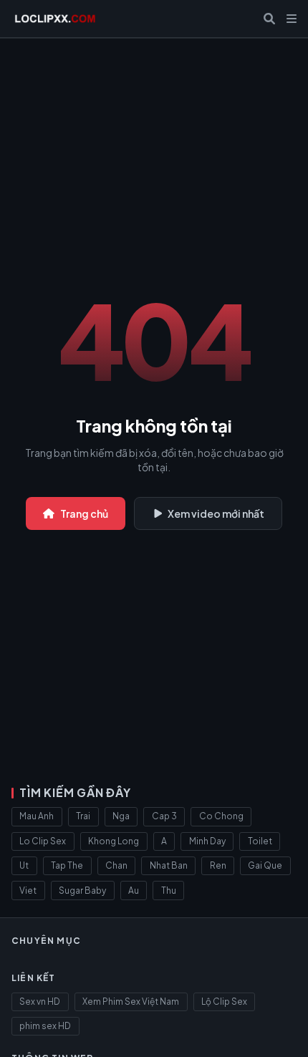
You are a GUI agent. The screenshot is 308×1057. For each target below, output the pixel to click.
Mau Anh (36, 816)
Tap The (67, 865)
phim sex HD (45, 1025)
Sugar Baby (82, 890)
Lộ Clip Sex (224, 1001)
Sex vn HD (39, 1001)
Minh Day (207, 841)
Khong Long (113, 841)
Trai (83, 816)
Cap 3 (164, 816)
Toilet (260, 841)
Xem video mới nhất (216, 513)
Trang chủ (84, 513)
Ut (24, 865)
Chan (116, 865)
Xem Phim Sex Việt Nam (130, 1001)
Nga (121, 816)
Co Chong (221, 816)
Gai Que (265, 865)
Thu (168, 890)
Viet (28, 890)
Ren (218, 865)
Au (133, 890)
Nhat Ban (169, 865)
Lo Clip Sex (42, 841)
